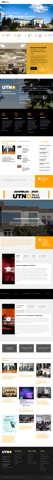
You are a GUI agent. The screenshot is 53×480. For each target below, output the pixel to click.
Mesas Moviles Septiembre (45, 145)
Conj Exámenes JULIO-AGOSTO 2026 (44, 153)
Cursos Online (30, 458)
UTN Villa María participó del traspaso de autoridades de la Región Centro (26, 427)
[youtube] (50, 477)
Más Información (5, 130)
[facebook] (46, 477)
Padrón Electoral (42, 156)
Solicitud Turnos (43, 470)
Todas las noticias (5, 142)
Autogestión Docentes (44, 458)
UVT (15, 465)
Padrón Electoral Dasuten (44, 167)
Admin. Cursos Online (32, 463)
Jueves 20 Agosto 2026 (9, 181)
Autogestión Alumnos (44, 456)
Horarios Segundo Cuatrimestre (43, 149)
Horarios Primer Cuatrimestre (42, 160)
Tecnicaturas (30, 456)
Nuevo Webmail (43, 468)
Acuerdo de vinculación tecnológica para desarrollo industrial (26, 160)
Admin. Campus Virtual (32, 461)
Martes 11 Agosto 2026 (7, 399)
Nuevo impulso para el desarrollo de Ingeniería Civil (26, 169)
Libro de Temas (43, 459)
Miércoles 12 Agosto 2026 (41, 380)
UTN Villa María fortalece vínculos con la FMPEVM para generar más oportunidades (42, 403)
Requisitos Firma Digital (44, 170)
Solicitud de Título (43, 454)
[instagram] (48, 477)
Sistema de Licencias (44, 461)
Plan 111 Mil (30, 459)
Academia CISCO (18, 458)
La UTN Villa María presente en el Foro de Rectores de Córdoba (25, 150)
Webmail (42, 466)
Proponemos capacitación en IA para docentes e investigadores (26, 411)
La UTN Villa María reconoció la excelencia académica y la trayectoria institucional (8, 159)
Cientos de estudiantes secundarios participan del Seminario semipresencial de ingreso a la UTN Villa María (42, 436)
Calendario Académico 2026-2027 (44, 164)
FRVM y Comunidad (19, 454)
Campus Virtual (31, 454)
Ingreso (16, 459)
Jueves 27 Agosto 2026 (7, 156)
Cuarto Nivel (17, 456)
